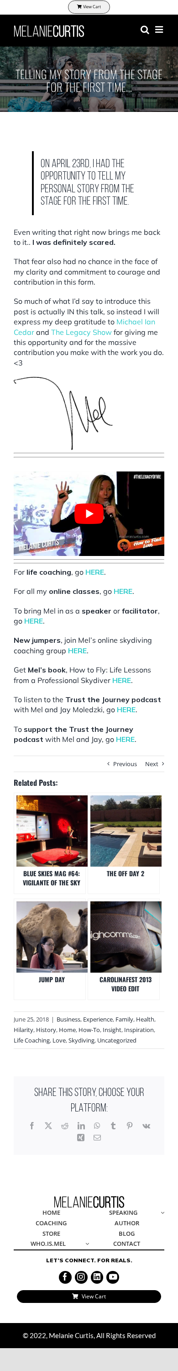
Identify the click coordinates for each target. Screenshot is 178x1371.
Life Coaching (32, 1040)
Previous (125, 764)
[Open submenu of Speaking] (161, 1213)
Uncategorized (116, 1040)
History (46, 1030)
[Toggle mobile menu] (159, 29)
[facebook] (65, 1277)
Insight (112, 1030)
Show (81, 332)
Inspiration (139, 1030)
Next (151, 764)
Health (145, 1019)
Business (68, 1019)
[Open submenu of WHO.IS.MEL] (86, 1244)
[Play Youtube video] (89, 513)
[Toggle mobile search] (145, 29)
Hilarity (23, 1030)
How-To (89, 1030)
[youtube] (112, 1277)
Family (124, 1019)
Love (59, 1040)
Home (67, 1030)
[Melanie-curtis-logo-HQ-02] (89, 1199)
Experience (98, 1019)
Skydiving (81, 1040)
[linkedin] (97, 1277)
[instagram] (81, 1277)
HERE (94, 572)
